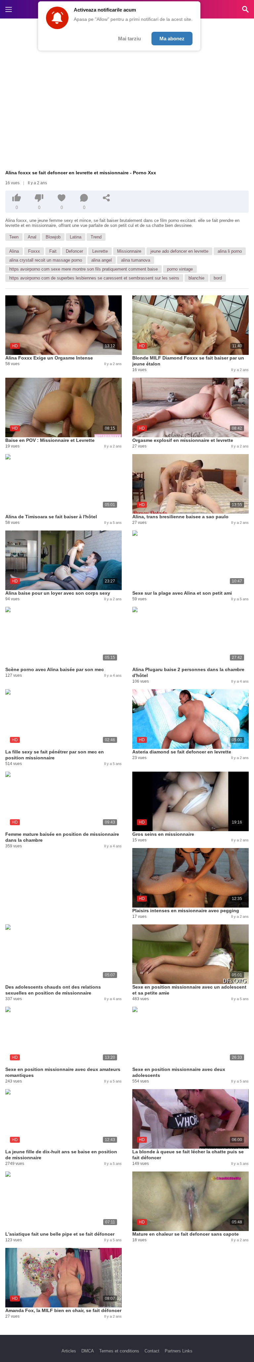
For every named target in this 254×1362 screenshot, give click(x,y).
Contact (152, 1350)
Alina (14, 251)
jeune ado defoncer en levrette (179, 251)
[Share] (106, 198)
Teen (14, 236)
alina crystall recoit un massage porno (45, 260)
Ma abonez (172, 38)
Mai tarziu (129, 38)
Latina (75, 236)
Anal (32, 236)
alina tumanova (135, 260)
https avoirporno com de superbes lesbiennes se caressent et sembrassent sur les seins (94, 278)
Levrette (100, 251)
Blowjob (53, 236)
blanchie (196, 278)
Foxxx (34, 251)
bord (218, 278)
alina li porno (230, 251)
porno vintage (180, 269)
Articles (69, 1350)
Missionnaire (129, 251)
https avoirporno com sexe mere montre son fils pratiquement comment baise (83, 269)
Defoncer (74, 251)
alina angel (101, 260)
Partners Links (178, 1350)
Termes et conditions (119, 1350)
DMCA (87, 1350)
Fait (53, 251)
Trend (96, 236)
